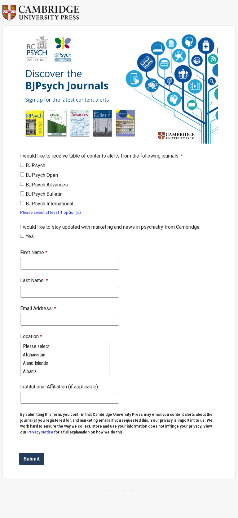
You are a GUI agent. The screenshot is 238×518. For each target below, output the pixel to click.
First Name (32, 252)
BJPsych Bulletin (44, 194)
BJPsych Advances (47, 185)
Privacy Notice (40, 432)
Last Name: (32, 280)
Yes (30, 236)
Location (29, 336)
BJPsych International (49, 204)
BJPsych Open (42, 175)
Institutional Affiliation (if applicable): (59, 387)
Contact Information (119, 490)
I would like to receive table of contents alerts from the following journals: (99, 156)
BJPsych (35, 165)
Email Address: (36, 308)
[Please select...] (64, 346)
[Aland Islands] (64, 363)
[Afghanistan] (64, 355)
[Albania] (64, 371)
